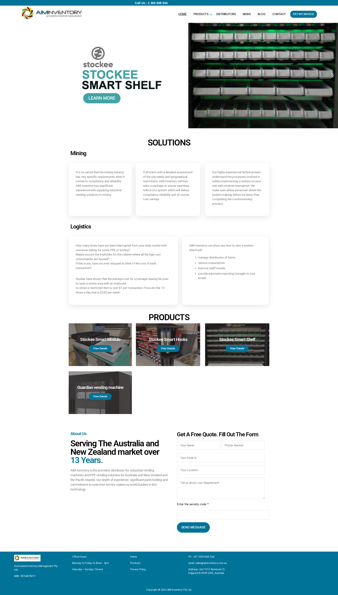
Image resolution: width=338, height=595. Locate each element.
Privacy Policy (138, 569)
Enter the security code (193, 504)
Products (135, 562)
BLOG (261, 14)
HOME (183, 14)
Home (133, 556)
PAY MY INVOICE (303, 14)
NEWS (247, 14)
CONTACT (279, 14)
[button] (5, 75)
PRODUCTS (201, 14)
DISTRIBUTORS (226, 14)
